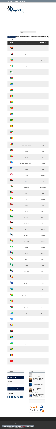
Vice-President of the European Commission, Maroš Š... (39, 389)
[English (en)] (7, 374)
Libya (26, 181)
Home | (38, 425)
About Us (11, 1)
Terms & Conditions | (42, 425)
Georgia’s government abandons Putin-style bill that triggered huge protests (41, 36)
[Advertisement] (28, 21)
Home (8, 1)
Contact (23, 1)
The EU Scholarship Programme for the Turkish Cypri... (38, 384)
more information (23, 426)
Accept (30, 426)
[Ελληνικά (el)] (9, 374)
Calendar (16, 1)
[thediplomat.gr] (15, 12)
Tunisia (26, 362)
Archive (20, 1)
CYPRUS (31, 371)
